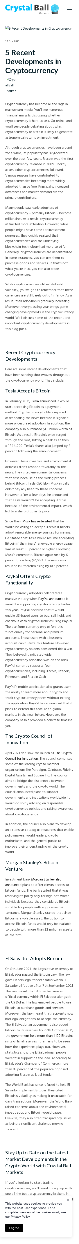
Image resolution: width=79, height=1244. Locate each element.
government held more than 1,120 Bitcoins (42, 1035)
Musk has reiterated (37, 521)
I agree (14, 1228)
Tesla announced (43, 401)
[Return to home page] (32, 9)
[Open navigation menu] (69, 9)
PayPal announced (51, 598)
